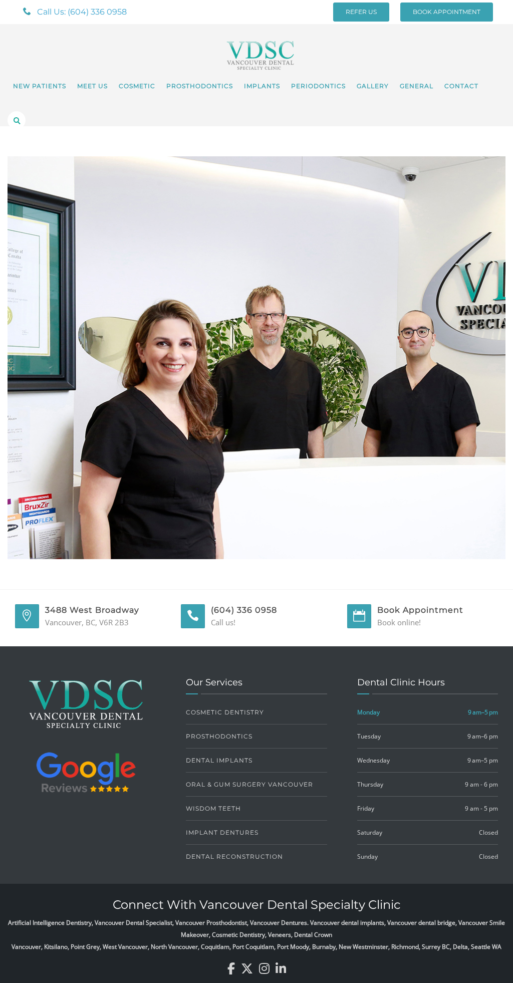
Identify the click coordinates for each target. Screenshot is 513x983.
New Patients (39, 86)
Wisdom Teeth (213, 808)
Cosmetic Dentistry (225, 712)
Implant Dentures (222, 832)
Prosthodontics (199, 86)
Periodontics (318, 86)
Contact (461, 86)
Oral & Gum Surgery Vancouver (249, 784)
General (416, 86)
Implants (262, 86)
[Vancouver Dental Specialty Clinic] (260, 49)
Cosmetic (137, 86)
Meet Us (92, 86)
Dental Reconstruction (234, 856)
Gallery (373, 86)
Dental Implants (219, 760)
